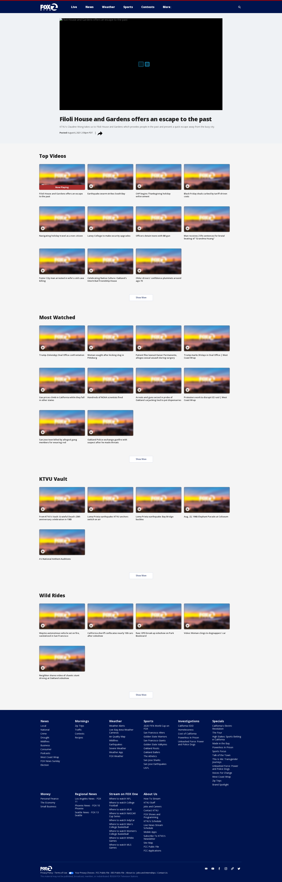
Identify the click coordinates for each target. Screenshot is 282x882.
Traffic (78, 729)
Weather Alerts (117, 725)
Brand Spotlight (220, 784)
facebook (219, 868)
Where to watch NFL (120, 798)
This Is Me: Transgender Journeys (225, 761)
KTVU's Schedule (152, 821)
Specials (218, 721)
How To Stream (152, 798)
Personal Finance (49, 798)
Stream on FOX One (123, 794)
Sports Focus (219, 751)
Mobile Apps (150, 831)
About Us (150, 794)
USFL (146, 767)
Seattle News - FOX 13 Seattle (87, 814)
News (44, 721)
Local (43, 725)
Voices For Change (222, 772)
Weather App (116, 752)
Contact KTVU (151, 810)
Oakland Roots (151, 748)
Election (44, 765)
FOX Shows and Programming (152, 816)
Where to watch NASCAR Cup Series (122, 815)
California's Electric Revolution (222, 727)
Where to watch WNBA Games (121, 839)
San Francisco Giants (155, 740)
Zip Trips (79, 725)
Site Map (148, 842)
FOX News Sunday (50, 761)
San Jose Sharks (152, 760)
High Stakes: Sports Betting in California (226, 738)
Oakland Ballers (152, 752)
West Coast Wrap (49, 757)
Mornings (82, 721)
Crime (43, 733)
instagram (225, 868)
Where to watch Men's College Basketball (121, 826)
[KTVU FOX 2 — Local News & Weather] (51, 7)
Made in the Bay (221, 743)
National (44, 729)
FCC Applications (152, 850)
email (206, 868)
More (166, 7)
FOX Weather (116, 756)
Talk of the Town (221, 755)
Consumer (45, 749)
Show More (141, 297)
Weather (115, 721)
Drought (44, 737)
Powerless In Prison (188, 737)
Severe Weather (117, 748)
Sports (148, 721)
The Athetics (150, 756)
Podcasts (45, 753)
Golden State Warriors (155, 736)
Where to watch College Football (121, 804)
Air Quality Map (117, 736)
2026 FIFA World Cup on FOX (156, 727)
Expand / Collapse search (240, 7)
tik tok (232, 868)
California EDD (186, 725)
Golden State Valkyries (155, 744)
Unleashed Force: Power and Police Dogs (191, 743)
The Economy (47, 802)
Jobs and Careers (153, 806)
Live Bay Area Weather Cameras (121, 731)
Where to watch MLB (120, 809)
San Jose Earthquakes (155, 764)
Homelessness (186, 729)
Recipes (79, 737)
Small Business (48, 806)
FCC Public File (151, 846)
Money (45, 794)
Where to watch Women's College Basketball (123, 832)
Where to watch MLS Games (120, 846)
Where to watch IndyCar (122, 820)
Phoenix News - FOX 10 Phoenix (87, 807)
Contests (79, 733)
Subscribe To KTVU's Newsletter (154, 837)
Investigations (188, 721)
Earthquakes (115, 744)
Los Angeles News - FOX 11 (88, 800)
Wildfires (44, 741)
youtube (212, 868)
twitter (239, 868)
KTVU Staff (149, 802)
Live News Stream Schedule (153, 827)
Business (45, 745)
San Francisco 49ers (154, 732)
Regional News (86, 794)
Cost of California (187, 733)
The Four (217, 732)
